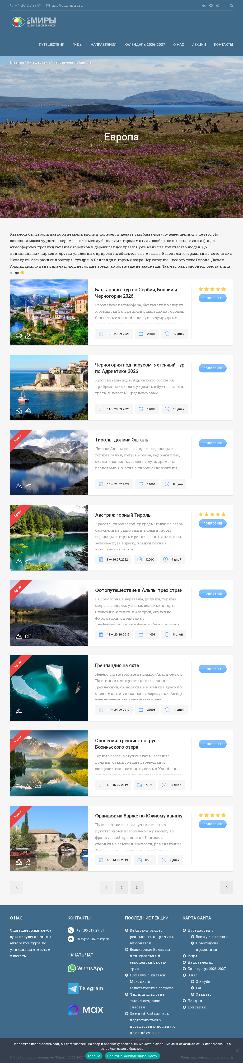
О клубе (203, 981)
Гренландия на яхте (117, 665)
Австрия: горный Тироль (123, 515)
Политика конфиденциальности (132, 1056)
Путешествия (51, 44)
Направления (104, 44)
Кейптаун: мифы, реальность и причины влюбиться (152, 936)
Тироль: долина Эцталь (121, 440)
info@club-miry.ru (92, 939)
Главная (17, 62)
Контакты (223, 44)
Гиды (77, 44)
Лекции (199, 44)
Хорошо (94, 1056)
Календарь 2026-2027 (145, 44)
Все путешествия (212, 936)
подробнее (212, 298)
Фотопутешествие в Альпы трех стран (138, 590)
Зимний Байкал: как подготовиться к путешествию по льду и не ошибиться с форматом (152, 1026)
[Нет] (237, 1050)
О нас (178, 44)
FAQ (199, 987)
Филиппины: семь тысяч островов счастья (147, 1000)
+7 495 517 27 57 (90, 930)
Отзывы (203, 994)
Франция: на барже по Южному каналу (138, 816)
